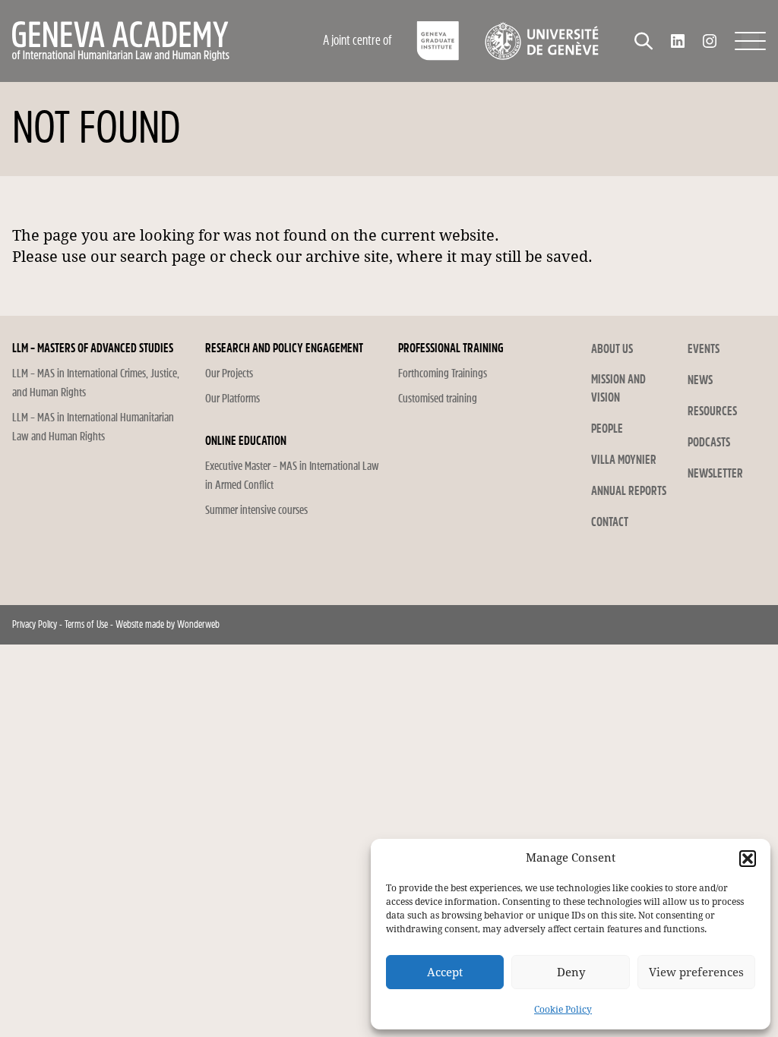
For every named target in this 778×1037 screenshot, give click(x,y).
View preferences (696, 972)
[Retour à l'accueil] (149, 41)
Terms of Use (86, 624)
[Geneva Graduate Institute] (438, 41)
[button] (747, 858)
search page (163, 256)
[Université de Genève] (541, 41)
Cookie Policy (563, 1009)
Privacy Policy (34, 624)
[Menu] (750, 41)
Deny (571, 972)
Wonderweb (198, 624)
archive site (347, 256)
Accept (445, 972)
